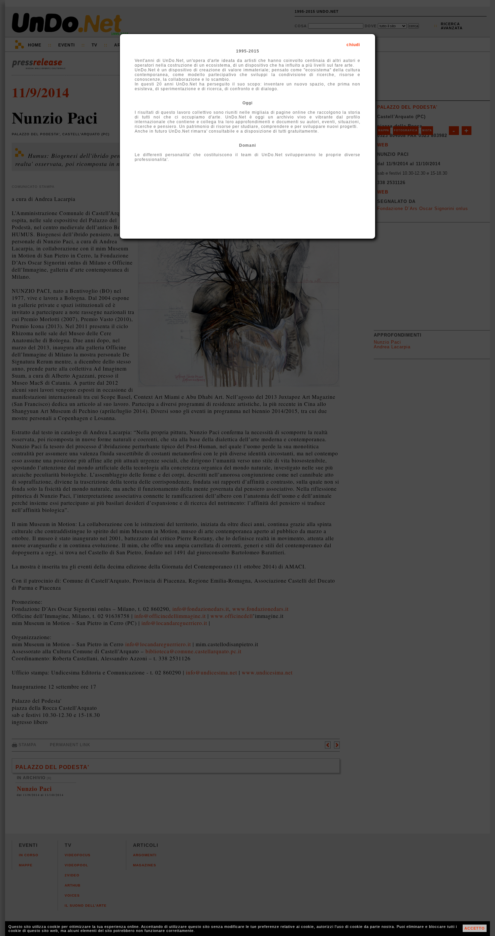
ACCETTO (474, 928)
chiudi (353, 44)
